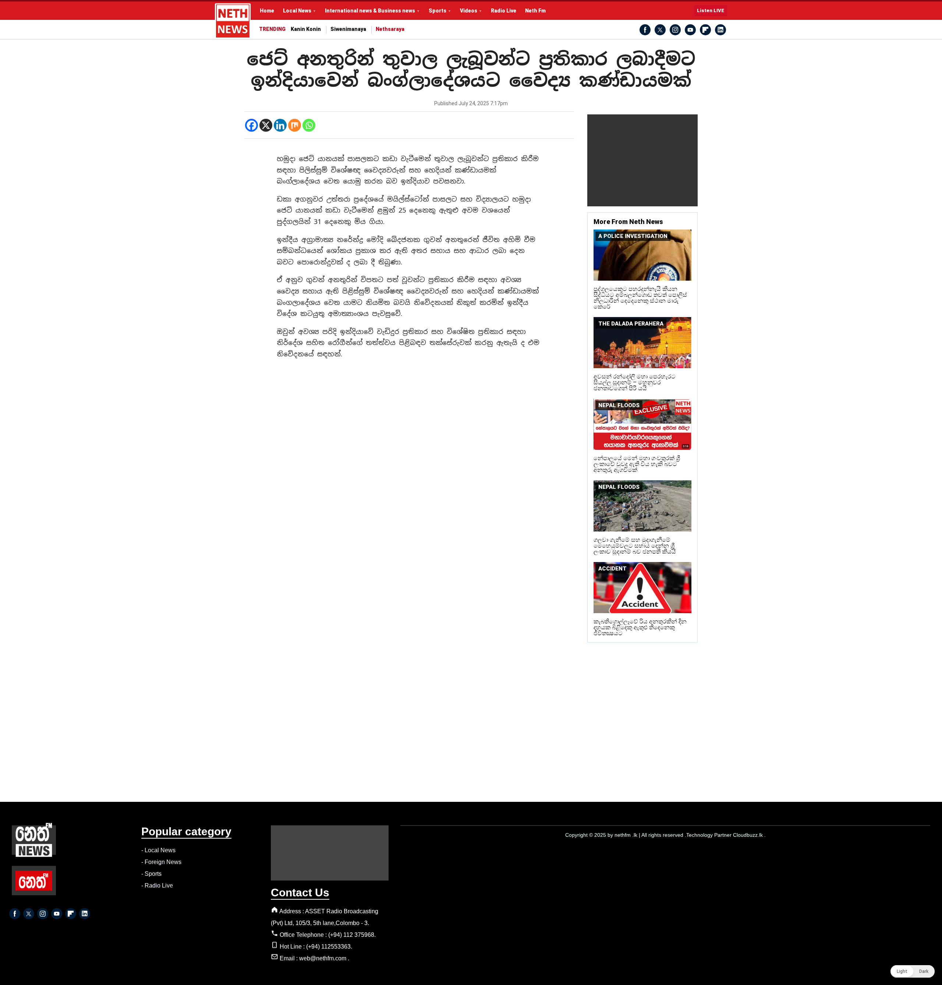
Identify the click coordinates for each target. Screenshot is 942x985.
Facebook (645, 29)
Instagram (675, 29)
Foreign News (163, 862)
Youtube (690, 29)
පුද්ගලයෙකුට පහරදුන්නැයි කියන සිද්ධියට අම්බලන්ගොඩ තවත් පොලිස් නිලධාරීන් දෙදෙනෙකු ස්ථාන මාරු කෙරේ (640, 297)
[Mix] (294, 125)
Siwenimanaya (348, 29)
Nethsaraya (390, 29)
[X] (265, 125)
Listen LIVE (710, 10)
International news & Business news (370, 11)
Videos (468, 11)
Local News (297, 11)
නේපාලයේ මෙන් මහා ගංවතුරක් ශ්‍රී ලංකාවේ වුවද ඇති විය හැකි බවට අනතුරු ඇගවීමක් (637, 464)
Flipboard (705, 29)
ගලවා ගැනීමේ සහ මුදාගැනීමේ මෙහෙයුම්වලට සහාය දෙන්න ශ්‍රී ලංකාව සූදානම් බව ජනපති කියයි (635, 545)
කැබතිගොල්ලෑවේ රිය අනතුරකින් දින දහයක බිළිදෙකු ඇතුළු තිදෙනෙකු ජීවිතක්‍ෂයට (640, 627)
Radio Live (503, 11)
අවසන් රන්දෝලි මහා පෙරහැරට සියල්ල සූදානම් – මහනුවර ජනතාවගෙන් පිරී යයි (635, 382)
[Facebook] (251, 125)
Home (267, 11)
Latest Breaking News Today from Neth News (233, 21)
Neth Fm (535, 11)
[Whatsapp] (308, 125)
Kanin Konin (306, 29)
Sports (437, 11)
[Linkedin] (280, 125)
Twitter (660, 29)
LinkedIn (720, 29)
